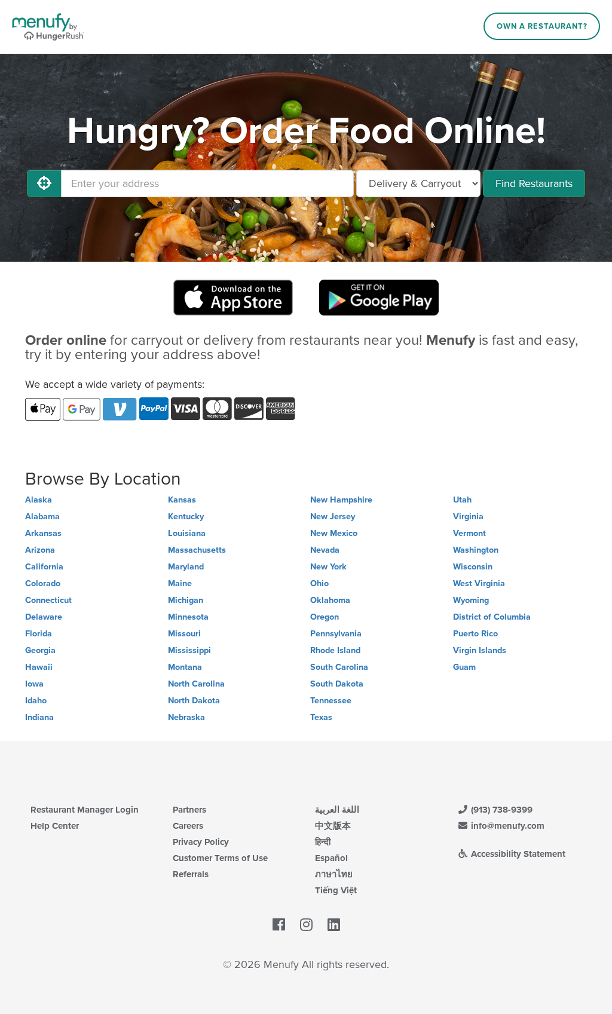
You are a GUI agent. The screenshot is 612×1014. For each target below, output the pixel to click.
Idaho (36, 701)
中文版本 (333, 825)
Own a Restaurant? (542, 26)
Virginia (468, 516)
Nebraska (186, 717)
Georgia (40, 650)
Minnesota (188, 617)
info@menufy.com (506, 825)
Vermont (469, 533)
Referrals (191, 874)
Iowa (34, 684)
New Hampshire (341, 500)
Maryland (186, 567)
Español (331, 858)
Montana (185, 667)
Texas (321, 717)
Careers (188, 825)
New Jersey (332, 516)
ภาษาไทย (334, 874)
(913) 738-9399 (501, 809)
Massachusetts (197, 550)
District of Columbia (492, 617)
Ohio (319, 583)
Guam (464, 667)
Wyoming (471, 600)
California (44, 567)
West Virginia (479, 583)
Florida (38, 634)
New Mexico (333, 533)
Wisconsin (472, 567)
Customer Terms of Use (220, 858)
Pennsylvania (336, 634)
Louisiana (187, 533)
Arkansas (43, 533)
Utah (462, 500)
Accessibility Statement (517, 853)
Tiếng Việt (336, 890)
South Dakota (336, 684)
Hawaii (39, 667)
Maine (180, 583)
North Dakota (194, 701)
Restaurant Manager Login (84, 809)
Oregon (324, 617)
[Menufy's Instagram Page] (306, 925)
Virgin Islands (479, 650)
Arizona (40, 550)
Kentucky (186, 516)
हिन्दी (323, 842)
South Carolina (339, 667)
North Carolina (196, 684)
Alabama (42, 516)
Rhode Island (335, 650)
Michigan (185, 600)
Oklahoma (330, 600)
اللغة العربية (337, 809)
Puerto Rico (475, 634)
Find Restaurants (534, 183)
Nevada (324, 550)
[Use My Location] (44, 183)
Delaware (43, 617)
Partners (189, 809)
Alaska (38, 500)
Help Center (54, 825)
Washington (475, 550)
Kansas (182, 500)
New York (328, 567)
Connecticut (48, 600)
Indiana (39, 717)
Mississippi (189, 650)
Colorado (42, 583)
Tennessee (330, 701)
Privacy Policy (201, 842)
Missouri (184, 634)
